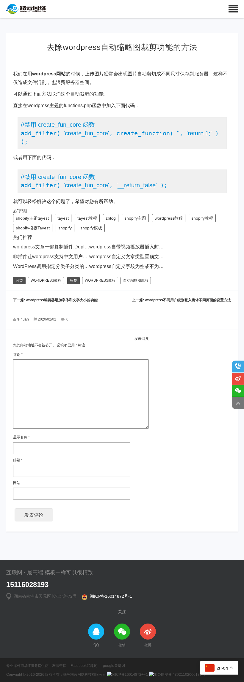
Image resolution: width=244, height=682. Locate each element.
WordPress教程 (46, 280)
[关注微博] (238, 379)
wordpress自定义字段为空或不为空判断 (131, 266)
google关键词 (114, 666)
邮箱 (18, 460)
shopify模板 (91, 228)
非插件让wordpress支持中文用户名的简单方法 (62, 256)
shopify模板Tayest (33, 228)
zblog (111, 218)
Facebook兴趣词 (84, 666)
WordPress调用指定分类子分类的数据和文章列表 (65, 266)
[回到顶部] (238, 403)
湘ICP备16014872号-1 (109, 596)
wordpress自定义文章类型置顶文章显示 (131, 256)
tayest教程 (87, 218)
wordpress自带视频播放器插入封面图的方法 (136, 246)
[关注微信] (238, 391)
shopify (65, 228)
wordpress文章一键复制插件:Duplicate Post (59, 246)
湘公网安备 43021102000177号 (179, 675)
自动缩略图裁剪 (135, 280)
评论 (18, 355)
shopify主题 (135, 218)
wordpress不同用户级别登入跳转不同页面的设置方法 (188, 300)
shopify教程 (202, 218)
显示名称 (21, 437)
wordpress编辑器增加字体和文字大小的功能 (62, 300)
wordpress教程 (169, 218)
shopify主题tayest (32, 218)
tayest (63, 218)
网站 (16, 483)
